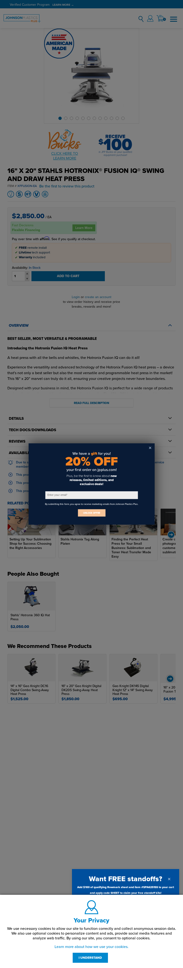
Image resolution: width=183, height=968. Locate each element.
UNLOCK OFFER (91, 513)
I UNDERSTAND (90, 958)
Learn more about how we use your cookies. (91, 946)
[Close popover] (169, 879)
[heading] (125, 879)
